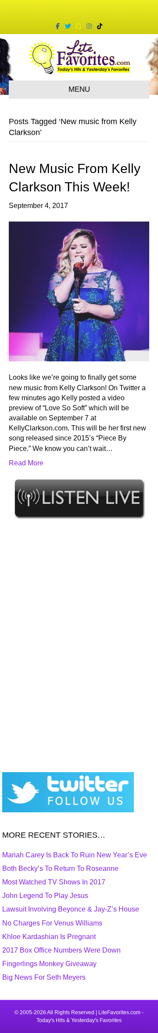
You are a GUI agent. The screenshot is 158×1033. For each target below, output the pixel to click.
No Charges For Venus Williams (52, 923)
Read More (26, 463)
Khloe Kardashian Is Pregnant (49, 936)
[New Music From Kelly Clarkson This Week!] (79, 291)
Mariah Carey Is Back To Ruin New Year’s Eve (74, 855)
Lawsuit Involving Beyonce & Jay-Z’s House (70, 909)
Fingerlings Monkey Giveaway (49, 963)
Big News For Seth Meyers (44, 977)
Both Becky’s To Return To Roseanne (60, 868)
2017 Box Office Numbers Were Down (61, 950)
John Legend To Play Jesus (45, 895)
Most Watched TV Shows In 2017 (53, 882)
